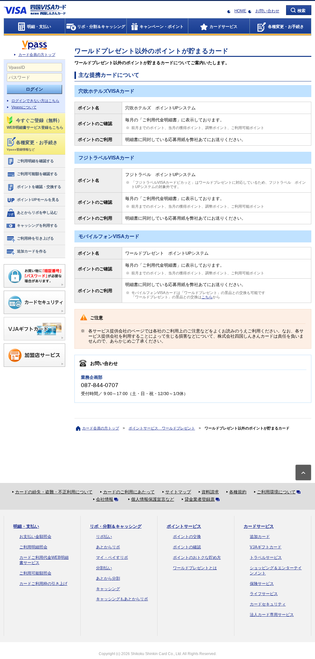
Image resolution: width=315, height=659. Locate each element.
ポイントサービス (184, 526)
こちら (207, 297)
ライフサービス (264, 593)
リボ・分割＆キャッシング (116, 526)
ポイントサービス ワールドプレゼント (162, 428)
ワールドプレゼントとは (195, 568)
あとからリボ (108, 547)
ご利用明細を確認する (35, 161)
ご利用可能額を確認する (37, 174)
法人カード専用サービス (272, 614)
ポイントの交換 (187, 536)
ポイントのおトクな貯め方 (197, 557)
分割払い (104, 568)
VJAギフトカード (265, 547)
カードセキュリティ (268, 604)
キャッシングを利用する (37, 225)
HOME (240, 11)
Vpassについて (24, 107)
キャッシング (108, 588)
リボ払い (104, 536)
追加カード (260, 536)
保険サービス (262, 583)
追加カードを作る (31, 251)
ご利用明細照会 (33, 547)
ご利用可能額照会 (35, 573)
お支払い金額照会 (35, 536)
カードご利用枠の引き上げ (43, 583)
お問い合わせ (267, 11)
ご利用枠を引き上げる (35, 238)
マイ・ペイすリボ (112, 557)
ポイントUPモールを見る (38, 200)
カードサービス (259, 526)
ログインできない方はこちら (35, 101)
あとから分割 (108, 578)
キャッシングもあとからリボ (122, 599)
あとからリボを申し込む (37, 212)
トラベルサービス (266, 557)
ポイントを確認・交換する (39, 187)
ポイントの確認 (187, 547)
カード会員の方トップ (36, 55)
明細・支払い (26, 526)
